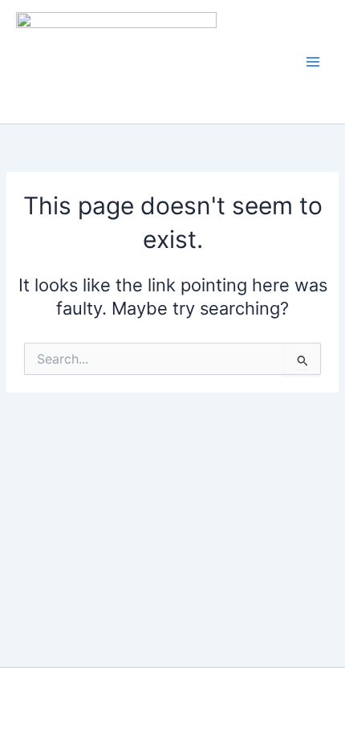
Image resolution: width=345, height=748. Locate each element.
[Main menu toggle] (313, 62)
